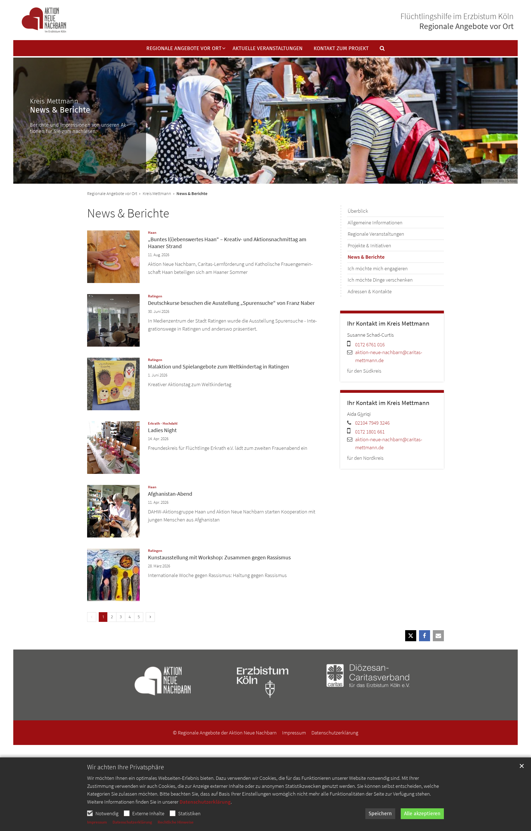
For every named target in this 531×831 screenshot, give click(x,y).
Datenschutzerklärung (205, 801)
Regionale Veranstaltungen (376, 233)
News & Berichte (128, 213)
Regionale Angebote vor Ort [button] (184, 48)
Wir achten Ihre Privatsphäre (125, 767)
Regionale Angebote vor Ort (112, 193)
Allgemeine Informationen (375, 222)
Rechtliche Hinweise (176, 822)
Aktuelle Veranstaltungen (268, 48)
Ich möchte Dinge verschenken (380, 279)
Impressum (97, 822)
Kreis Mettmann (157, 193)
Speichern (380, 814)
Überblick (358, 210)
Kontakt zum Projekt (341, 48)
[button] (379, 49)
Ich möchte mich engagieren (378, 268)
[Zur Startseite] (43, 20)
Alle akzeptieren (422, 814)
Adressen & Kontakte (370, 291)
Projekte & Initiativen (369, 245)
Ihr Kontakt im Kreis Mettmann (388, 323)
